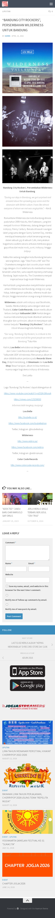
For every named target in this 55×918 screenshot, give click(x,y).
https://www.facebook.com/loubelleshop (28, 423)
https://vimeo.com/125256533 (27, 399)
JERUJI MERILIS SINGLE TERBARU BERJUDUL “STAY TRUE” (38, 512)
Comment (10, 542)
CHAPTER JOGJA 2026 (13, 883)
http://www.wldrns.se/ (28, 441)
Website (9, 574)
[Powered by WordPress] (18, 909)
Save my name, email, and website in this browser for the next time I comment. (26, 588)
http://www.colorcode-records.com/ (27, 465)
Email (31, 563)
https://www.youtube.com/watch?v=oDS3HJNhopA (27, 393)
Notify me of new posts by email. (21, 609)
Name (8, 563)
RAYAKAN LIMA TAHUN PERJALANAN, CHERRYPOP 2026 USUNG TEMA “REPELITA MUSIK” (25, 797)
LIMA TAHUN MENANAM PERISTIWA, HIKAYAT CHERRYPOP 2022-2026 (26, 752)
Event (5, 790)
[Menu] (51, 4)
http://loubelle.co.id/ (27, 417)
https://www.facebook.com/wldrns (27, 447)
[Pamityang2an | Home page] (6, 3)
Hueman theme (41, 908)
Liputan (6, 11)
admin (7, 36)
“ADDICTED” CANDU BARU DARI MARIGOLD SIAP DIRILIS (12, 512)
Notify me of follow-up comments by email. (26, 600)
